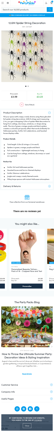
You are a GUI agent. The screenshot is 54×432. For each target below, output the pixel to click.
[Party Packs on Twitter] (36, 408)
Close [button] (27, 426)
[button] (27, 56)
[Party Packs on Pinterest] (23, 408)
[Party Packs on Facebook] (30, 408)
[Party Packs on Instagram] (17, 408)
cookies (38, 420)
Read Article (27, 373)
